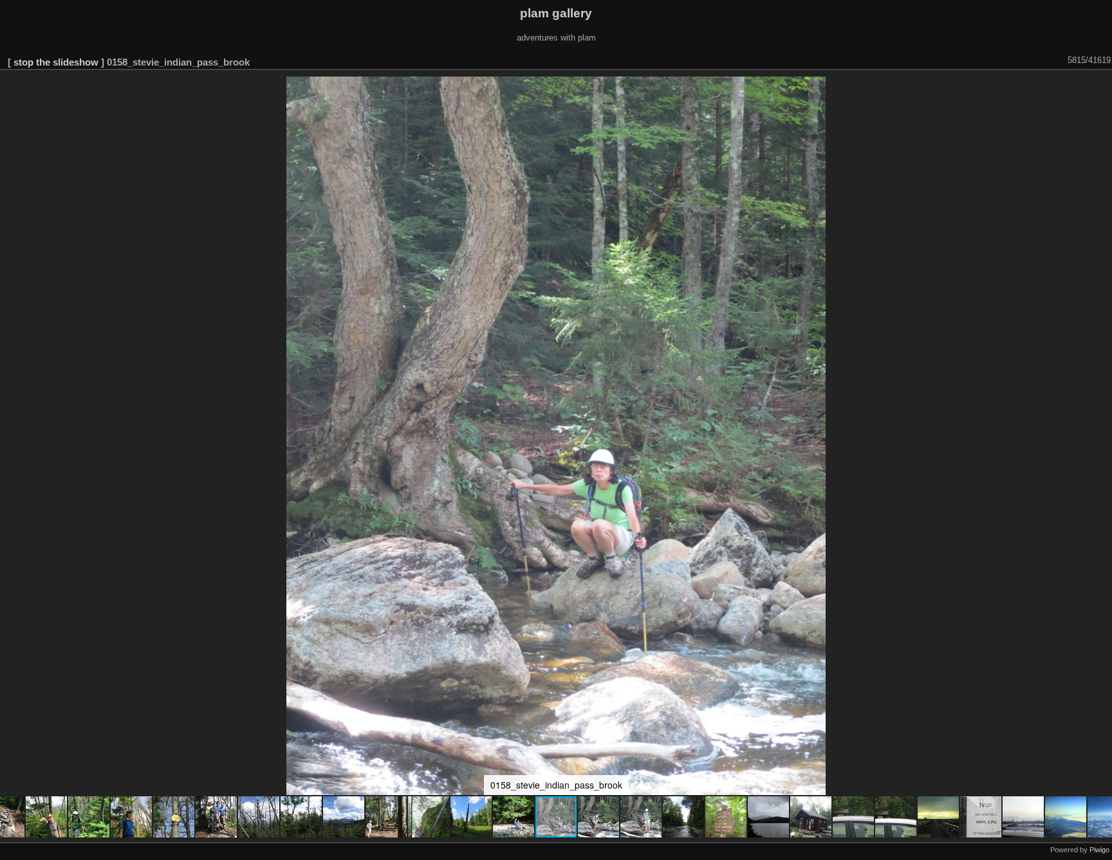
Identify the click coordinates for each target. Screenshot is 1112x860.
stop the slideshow (56, 62)
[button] (47, 817)
